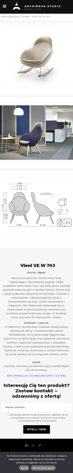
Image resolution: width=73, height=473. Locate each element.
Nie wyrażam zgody (43, 468)
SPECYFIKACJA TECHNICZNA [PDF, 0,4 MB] (36, 375)
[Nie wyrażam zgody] (68, 462)
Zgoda (24, 468)
